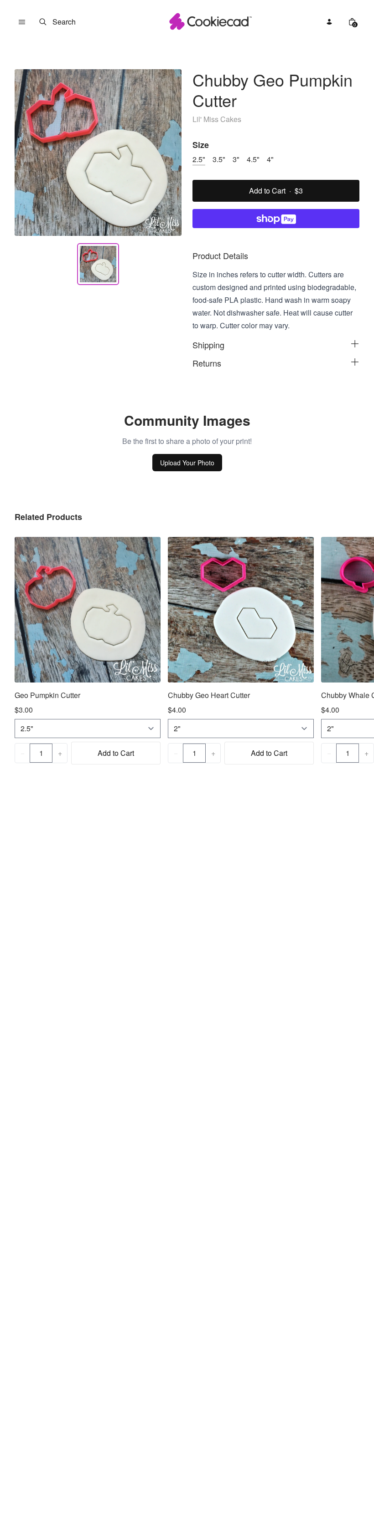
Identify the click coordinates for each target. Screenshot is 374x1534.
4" (270, 159)
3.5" (219, 159)
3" (236, 159)
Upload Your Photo (187, 462)
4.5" (253, 159)
